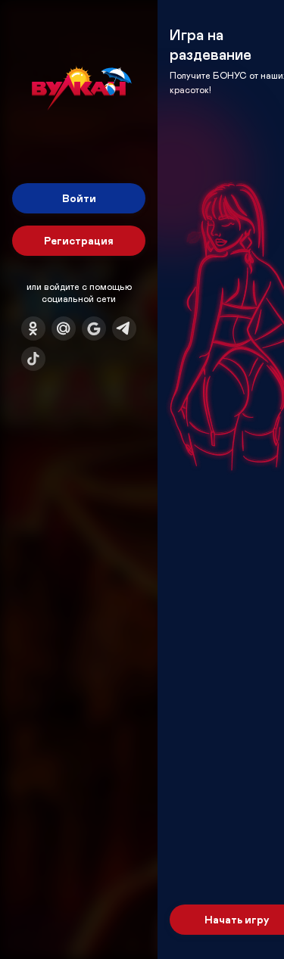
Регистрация (79, 240)
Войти (79, 198)
